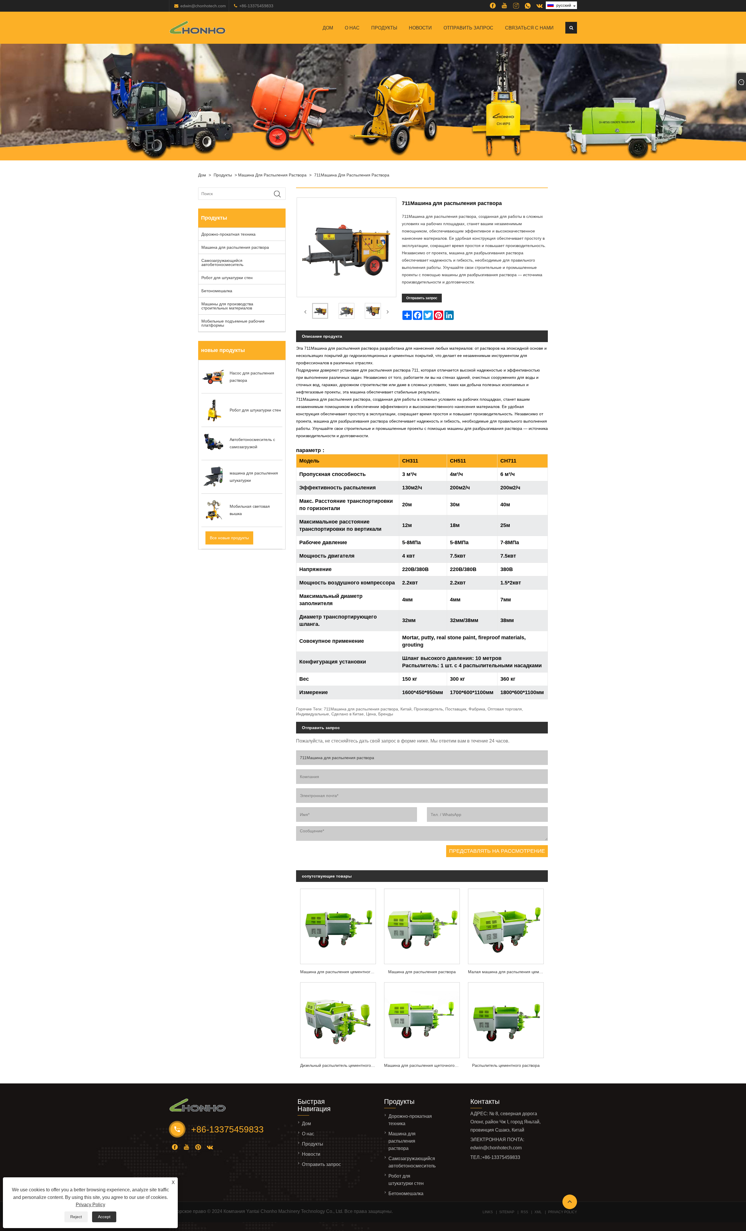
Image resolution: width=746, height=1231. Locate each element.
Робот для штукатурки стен (227, 277)
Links (488, 1212)
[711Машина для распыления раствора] (320, 312)
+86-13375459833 (256, 5)
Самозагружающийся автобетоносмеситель (222, 262)
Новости (420, 27)
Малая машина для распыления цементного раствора (508, 971)
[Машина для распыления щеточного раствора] (422, 1018)
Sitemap (506, 1212)
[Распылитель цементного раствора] (506, 1018)
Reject (76, 1216)
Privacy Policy (90, 1204)
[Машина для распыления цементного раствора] (338, 925)
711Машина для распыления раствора (351, 175)
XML (538, 1212)
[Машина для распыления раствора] (422, 925)
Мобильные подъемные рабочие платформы (233, 323)
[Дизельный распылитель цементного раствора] (338, 1018)
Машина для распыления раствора (272, 175)
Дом (328, 27)
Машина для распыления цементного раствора (340, 971)
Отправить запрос (468, 27)
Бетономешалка (216, 290)
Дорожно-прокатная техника (228, 234)
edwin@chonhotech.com (203, 5)
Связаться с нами (529, 27)
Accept (104, 1216)
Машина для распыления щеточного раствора (424, 1065)
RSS (524, 1212)
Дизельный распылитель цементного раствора (340, 1065)
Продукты (384, 27)
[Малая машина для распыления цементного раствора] (506, 925)
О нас (352, 27)
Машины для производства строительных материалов (227, 306)
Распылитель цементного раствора (506, 1065)
